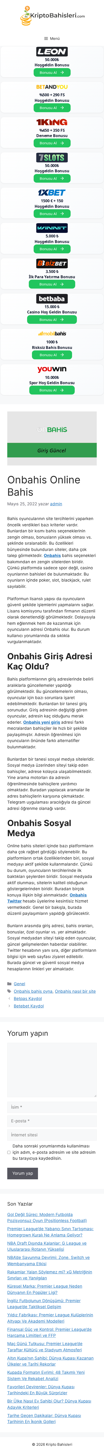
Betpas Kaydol (28, 998)
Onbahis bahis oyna (33, 991)
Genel (19, 983)
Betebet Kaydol (29, 1006)
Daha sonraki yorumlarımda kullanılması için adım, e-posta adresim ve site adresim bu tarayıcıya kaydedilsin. (54, 1152)
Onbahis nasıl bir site (75, 991)
